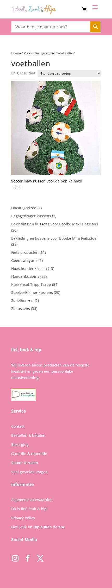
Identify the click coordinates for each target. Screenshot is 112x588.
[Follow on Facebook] (27, 558)
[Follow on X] (40, 558)
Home (16, 53)
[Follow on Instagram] (15, 558)
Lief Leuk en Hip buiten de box (38, 526)
